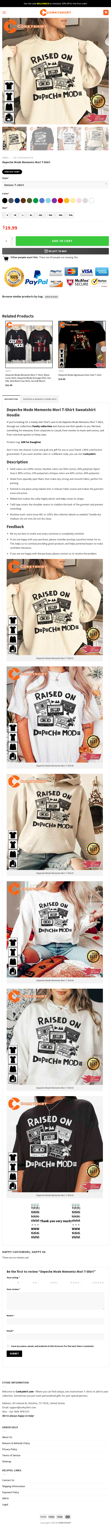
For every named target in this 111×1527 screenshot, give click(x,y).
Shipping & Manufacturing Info (40, 399)
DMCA (5, 1498)
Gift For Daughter (23, 157)
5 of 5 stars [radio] (86, 1282)
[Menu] (4, 12)
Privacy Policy (9, 1449)
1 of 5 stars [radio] (11, 1282)
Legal (5, 1504)
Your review (13, 1289)
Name (10, 1315)
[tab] (11, 399)
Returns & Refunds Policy (16, 1443)
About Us (7, 1437)
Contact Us (8, 1480)
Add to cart (62, 241)
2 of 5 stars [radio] (26, 1282)
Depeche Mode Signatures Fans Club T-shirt (80, 374)
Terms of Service (11, 1455)
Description (11, 399)
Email (10, 1330)
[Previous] (8, 71)
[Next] (103, 71)
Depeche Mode (51, 297)
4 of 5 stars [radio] (64, 1282)
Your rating (13, 1277)
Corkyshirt (89, 454)
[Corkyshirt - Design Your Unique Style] (55, 12)
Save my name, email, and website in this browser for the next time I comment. (52, 1346)
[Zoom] (6, 120)
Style (5, 178)
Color (5, 193)
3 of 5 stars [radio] (44, 1282)
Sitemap (6, 1461)
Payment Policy (10, 1492)
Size (5, 207)
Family (5, 157)
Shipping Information (13, 1486)
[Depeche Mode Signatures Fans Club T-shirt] (82, 344)
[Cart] (106, 12)
